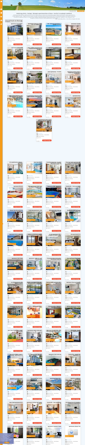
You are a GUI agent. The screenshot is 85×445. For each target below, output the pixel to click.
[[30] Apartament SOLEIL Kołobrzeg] (15, 240)
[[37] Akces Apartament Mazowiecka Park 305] (73, 264)
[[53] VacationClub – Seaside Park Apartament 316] (73, 360)
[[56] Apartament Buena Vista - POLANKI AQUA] (53, 384)
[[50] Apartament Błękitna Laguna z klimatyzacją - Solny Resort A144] (15, 360)
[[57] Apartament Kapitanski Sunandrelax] (73, 384)
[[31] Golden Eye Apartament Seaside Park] (34, 240)
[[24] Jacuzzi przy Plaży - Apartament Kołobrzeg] (53, 192)
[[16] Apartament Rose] (73, 101)
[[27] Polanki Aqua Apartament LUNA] (34, 216)
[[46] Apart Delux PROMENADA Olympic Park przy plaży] (15, 336)
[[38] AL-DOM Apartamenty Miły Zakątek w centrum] (15, 288)
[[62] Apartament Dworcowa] (15, 432)
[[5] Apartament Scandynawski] (15, 53)
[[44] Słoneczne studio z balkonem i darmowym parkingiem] (53, 312)
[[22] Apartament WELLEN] (15, 192)
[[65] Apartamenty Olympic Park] (73, 432)
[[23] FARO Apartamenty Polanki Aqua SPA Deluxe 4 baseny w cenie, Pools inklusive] (34, 192)
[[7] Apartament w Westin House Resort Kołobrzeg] (53, 53)
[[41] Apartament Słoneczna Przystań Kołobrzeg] (73, 288)
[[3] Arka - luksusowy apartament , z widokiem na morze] (53, 29)
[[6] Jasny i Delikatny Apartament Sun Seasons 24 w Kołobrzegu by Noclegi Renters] (34, 53)
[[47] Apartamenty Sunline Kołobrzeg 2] (34, 336)
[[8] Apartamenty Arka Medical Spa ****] (73, 53)
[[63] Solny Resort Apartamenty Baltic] (34, 432)
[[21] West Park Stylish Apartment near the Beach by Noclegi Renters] (73, 168)
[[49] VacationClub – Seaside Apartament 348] (73, 336)
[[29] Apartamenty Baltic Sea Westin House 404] (73, 216)
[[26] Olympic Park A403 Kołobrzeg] (15, 216)
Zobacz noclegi (17, 44)
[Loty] (1, 16)
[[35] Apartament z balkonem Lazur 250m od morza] (34, 264)
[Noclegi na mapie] (1, 9)
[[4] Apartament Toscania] (73, 29)
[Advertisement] (44, 152)
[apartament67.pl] (1, 1)
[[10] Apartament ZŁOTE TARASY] (34, 77)
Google (5, 434)
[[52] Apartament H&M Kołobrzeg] (53, 360)
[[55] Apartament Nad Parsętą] (34, 384)
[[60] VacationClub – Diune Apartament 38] (53, 408)
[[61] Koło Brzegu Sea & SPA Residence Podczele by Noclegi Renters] (73, 408)
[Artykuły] (1, 13)
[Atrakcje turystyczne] (1, 24)
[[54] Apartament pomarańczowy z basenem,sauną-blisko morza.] (15, 384)
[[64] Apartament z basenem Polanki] (53, 432)
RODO (6, 440)
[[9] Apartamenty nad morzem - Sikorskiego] (15, 77)
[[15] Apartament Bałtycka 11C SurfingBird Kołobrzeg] (53, 101)
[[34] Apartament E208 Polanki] (15, 264)
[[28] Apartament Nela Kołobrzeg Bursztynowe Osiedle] (53, 216)
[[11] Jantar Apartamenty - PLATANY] (53, 77)
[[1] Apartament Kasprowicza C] (15, 29)
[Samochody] (1, 20)
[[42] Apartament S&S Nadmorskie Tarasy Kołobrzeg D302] (15, 312)
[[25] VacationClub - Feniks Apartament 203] (73, 192)
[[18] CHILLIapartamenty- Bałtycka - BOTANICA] (15, 168)
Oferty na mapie (81, 11)
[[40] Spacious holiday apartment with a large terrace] (53, 288)
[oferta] (8, 38)
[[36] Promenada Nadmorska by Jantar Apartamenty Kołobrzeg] (53, 264)
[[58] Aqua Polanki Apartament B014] (15, 408)
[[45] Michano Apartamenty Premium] (73, 312)
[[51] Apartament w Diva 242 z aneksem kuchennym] (34, 360)
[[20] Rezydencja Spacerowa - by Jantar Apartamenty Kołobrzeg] (53, 168)
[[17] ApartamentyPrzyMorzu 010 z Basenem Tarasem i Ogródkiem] (44, 125)
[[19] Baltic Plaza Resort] (34, 168)
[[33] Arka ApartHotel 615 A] (73, 240)
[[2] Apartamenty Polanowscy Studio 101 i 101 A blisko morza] (34, 29)
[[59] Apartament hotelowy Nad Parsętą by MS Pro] (34, 408)
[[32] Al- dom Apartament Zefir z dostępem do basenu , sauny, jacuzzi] (53, 240)
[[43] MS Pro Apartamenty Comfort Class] (34, 312)
